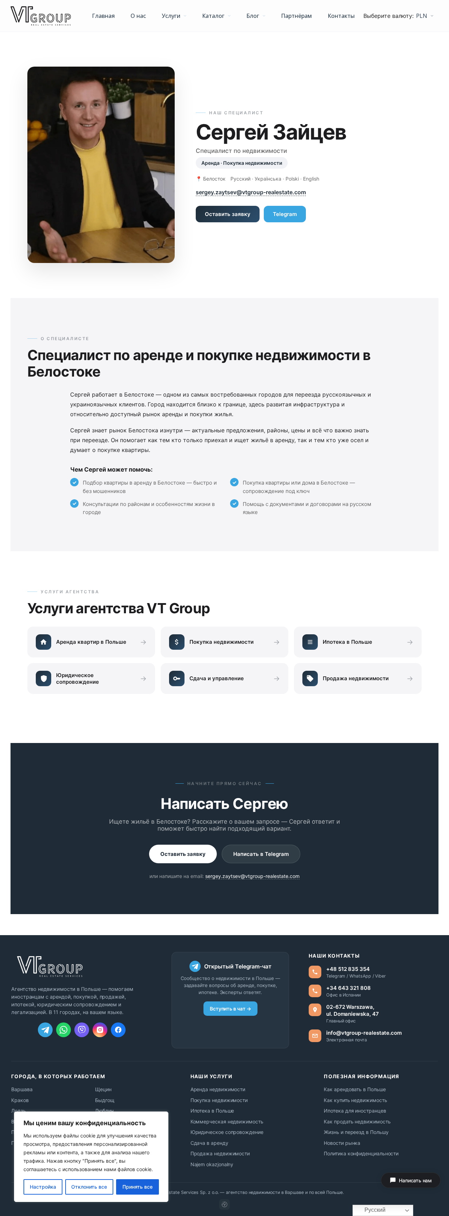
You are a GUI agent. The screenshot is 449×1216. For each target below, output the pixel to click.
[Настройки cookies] (224, 1204)
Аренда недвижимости (218, 1089)
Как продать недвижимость (357, 1121)
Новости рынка (342, 1143)
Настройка (43, 1187)
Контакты (341, 16)
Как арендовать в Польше (355, 1089)
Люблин (104, 1111)
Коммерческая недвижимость (226, 1121)
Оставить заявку (227, 214)
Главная (103, 16)
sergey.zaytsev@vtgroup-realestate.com (251, 192)
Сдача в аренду (209, 1143)
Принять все (137, 1187)
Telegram (285, 214)
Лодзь (18, 1111)
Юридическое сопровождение (226, 1132)
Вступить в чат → (230, 1009)
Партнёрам (296, 16)
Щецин (103, 1089)
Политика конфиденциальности (361, 1153)
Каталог (213, 16)
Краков (20, 1100)
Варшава (21, 1089)
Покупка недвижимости (219, 1100)
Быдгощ (104, 1100)
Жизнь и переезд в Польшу (356, 1132)
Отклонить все (89, 1187)
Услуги (171, 16)
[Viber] (81, 1029)
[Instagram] (100, 1029)
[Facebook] (118, 1029)
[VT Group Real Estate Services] (41, 16)
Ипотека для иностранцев (355, 1111)
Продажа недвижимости (220, 1153)
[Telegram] (45, 1029)
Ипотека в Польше (212, 1111)
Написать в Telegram (261, 854)
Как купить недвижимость (355, 1100)
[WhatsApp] (63, 1029)
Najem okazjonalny (212, 1164)
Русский (374, 1210)
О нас (138, 16)
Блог (252, 16)
